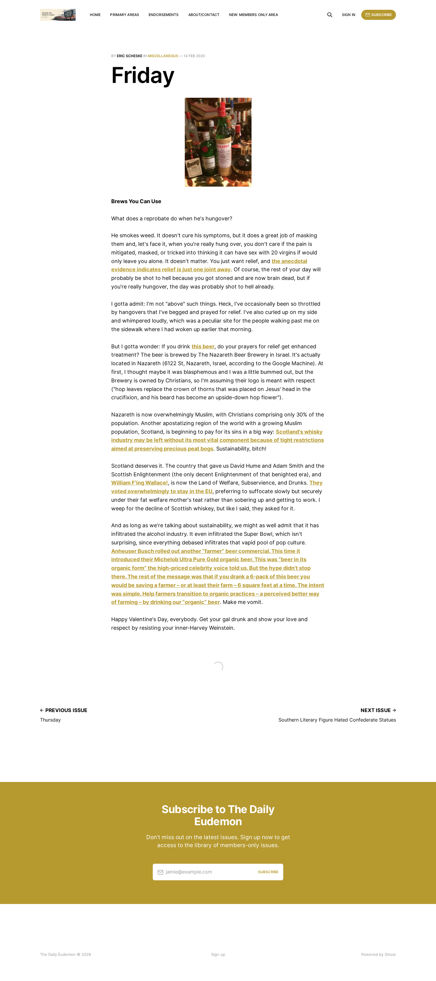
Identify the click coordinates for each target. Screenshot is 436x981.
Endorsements (164, 14)
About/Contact (204, 14)
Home (95, 14)
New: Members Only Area (253, 14)
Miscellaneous (163, 56)
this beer (203, 346)
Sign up (218, 954)
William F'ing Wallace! (139, 483)
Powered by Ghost (378, 954)
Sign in (348, 14)
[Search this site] (329, 14)
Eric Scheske (129, 56)
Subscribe (381, 14)
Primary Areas (124, 14)
